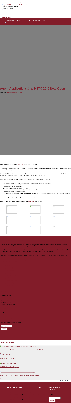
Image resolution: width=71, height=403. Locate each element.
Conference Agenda (20, 20)
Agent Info (31, 201)
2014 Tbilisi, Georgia (9, 282)
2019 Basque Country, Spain (11, 273)
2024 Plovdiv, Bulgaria (9, 267)
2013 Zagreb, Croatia (9, 283)
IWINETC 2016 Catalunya (13, 92)
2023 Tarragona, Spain (9, 268)
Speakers (29, 20)
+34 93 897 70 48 (42, 391)
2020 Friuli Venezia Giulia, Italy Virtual (13, 272)
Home (3, 2)
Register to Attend (6, 17)
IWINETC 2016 (20, 164)
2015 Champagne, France (10, 280)
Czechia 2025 (7, 265)
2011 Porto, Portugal (8, 287)
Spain (21, 92)
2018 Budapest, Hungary (10, 275)
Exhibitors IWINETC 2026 (39, 20)
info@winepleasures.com (42, 394)
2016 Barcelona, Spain (9, 278)
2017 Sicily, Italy (7, 277)
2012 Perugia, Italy (8, 285)
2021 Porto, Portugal (9, 270)
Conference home (9, 20)
